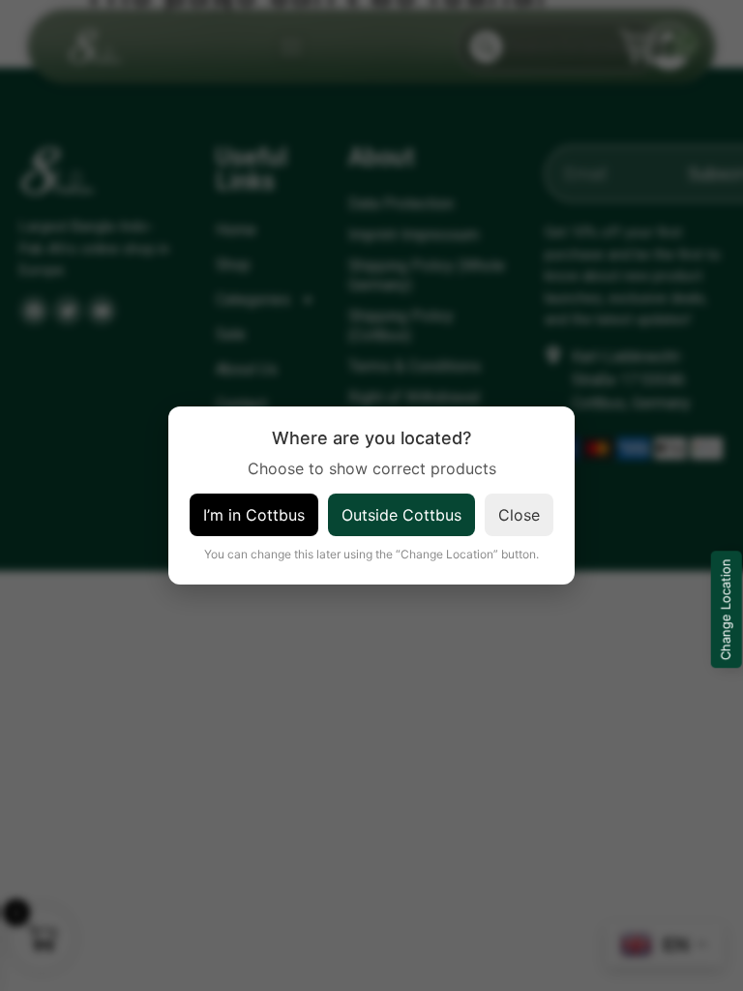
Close (519, 515)
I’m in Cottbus (254, 515)
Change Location (725, 610)
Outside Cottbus (401, 515)
